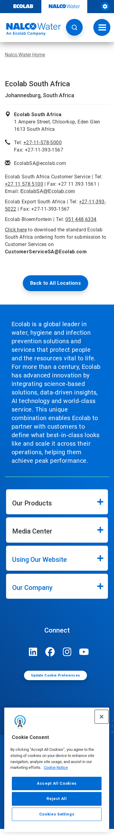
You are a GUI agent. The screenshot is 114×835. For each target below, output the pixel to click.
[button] (74, 27)
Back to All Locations (55, 283)
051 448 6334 (81, 219)
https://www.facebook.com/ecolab (50, 652)
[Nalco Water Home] (30, 29)
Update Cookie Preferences (55, 675)
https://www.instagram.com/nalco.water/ (67, 652)
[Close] (101, 716)
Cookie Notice (56, 767)
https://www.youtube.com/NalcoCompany (84, 652)
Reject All (57, 798)
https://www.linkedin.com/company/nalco (33, 652)
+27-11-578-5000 (42, 142)
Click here (16, 230)
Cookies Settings (56, 814)
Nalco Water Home (25, 55)
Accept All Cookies (57, 783)
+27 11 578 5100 (24, 184)
